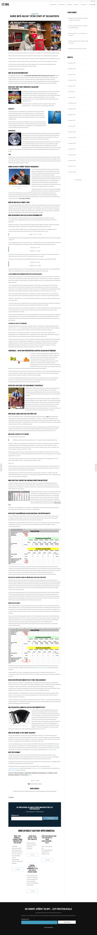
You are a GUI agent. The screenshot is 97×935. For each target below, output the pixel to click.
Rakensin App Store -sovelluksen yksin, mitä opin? (77, 34)
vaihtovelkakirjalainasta (14, 768)
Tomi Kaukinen (78, 179)
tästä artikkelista (52, 749)
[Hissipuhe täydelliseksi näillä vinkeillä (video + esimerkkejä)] (96, 467)
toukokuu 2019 (72, 154)
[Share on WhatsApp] (11, 797)
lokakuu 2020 (71, 120)
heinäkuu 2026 (72, 63)
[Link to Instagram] (90, 4)
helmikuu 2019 (72, 166)
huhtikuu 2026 (71, 68)
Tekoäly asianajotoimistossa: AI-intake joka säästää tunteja (77, 26)
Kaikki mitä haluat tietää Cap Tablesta (32, 837)
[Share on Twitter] (10, 797)
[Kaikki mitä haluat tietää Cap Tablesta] (32, 833)
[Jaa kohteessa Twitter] (9, 797)
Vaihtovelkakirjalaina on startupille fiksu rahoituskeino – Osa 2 (49, 839)
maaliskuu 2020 (72, 137)
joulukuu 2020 (71, 114)
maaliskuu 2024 (72, 80)
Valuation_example (41, 667)
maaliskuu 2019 (72, 160)
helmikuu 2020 (72, 143)
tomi (38, 780)
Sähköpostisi (15, 815)
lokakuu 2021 (71, 91)
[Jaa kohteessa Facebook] (8, 797)
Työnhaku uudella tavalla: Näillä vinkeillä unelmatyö (78, 42)
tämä (54, 430)
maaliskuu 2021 (72, 103)
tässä (40, 728)
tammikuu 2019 (72, 172)
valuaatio (39, 784)
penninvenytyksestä (36, 768)
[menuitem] (53, 4)
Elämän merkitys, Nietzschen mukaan (77, 48)
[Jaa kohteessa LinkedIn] (12, 797)
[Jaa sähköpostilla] (13, 797)
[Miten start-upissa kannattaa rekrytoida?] (1, 467)
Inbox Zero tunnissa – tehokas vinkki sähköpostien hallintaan (17, 839)
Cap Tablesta (13, 770)
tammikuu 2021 (72, 108)
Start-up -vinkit (34, 13)
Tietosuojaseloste (48, 927)
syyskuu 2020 (71, 126)
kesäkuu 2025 (71, 74)
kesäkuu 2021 (71, 97)
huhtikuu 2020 (71, 131)
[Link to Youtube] (94, 4)
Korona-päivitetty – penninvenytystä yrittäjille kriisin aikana (32, 868)
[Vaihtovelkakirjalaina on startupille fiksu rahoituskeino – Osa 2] (47, 833)
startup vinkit (33, 784)
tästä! (30, 774)
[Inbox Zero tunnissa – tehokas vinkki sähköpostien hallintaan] (17, 833)
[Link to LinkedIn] (92, 4)
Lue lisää (17, 869)
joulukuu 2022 (71, 86)
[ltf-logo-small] (5, 4)
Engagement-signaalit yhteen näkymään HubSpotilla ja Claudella (78, 19)
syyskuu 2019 (71, 149)
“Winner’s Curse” (16, 327)
